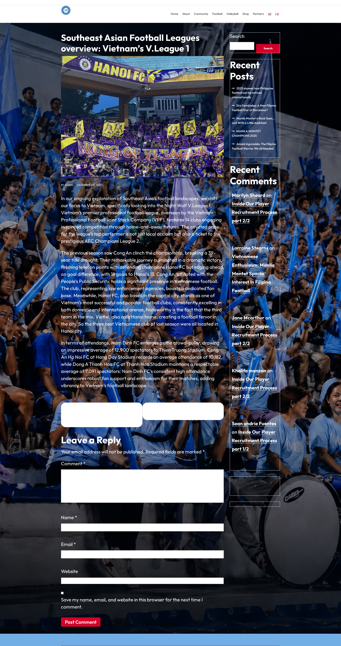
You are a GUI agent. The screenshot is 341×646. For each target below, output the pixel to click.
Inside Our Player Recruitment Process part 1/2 (254, 440)
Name (69, 517)
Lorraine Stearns (250, 248)
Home (174, 14)
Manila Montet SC (81, 19)
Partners (258, 14)
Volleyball (232, 14)
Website (69, 571)
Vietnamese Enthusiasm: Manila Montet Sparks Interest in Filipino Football (253, 273)
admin (69, 184)
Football (217, 14)
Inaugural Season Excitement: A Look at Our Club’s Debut (186, 411)
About (186, 14)
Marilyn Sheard (248, 195)
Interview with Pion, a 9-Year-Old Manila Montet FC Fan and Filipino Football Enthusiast (99, 415)
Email (68, 544)
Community (201, 14)
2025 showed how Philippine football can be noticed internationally (252, 92)
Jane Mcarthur (248, 318)
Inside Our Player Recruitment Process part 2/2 (254, 212)
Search (237, 36)
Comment (73, 463)
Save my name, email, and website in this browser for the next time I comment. (132, 603)
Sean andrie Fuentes (254, 423)
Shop (246, 14)
